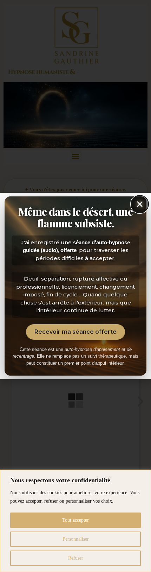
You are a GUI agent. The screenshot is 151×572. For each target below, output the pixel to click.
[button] (139, 204)
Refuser (75, 558)
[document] (75, 286)
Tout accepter (75, 520)
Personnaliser (76, 539)
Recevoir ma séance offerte (75, 331)
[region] (75, 521)
